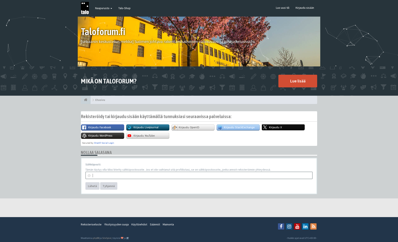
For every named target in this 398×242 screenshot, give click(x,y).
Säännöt (155, 224)
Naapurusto (102, 8)
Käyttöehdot (139, 224)
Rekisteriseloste (91, 224)
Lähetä (92, 186)
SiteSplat (107, 238)
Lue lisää (298, 80)
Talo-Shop (124, 8)
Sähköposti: (93, 164)
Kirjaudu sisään (305, 8)
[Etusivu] (86, 100)
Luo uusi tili (282, 8)
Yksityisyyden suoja (116, 224)
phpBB (96, 238)
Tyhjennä (109, 186)
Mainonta (168, 224)
